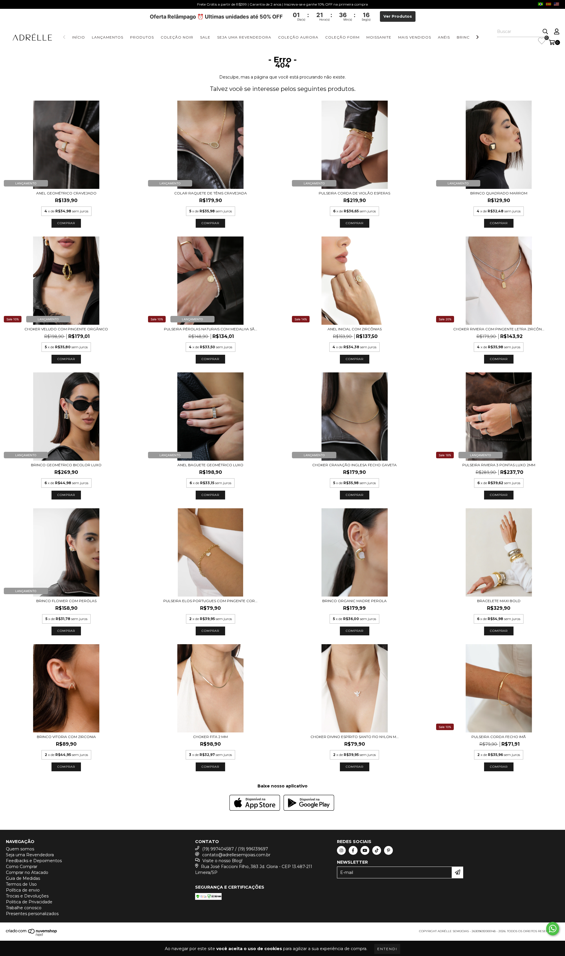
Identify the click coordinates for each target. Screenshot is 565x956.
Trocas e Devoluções (27, 896)
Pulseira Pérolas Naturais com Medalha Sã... (210, 329)
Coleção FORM (342, 37)
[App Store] (254, 803)
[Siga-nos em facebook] (353, 850)
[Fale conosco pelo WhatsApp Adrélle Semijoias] (552, 928)
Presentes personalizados (32, 913)
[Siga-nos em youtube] (364, 850)
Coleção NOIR (177, 37)
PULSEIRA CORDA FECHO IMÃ (498, 737)
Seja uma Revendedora (244, 37)
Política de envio (23, 890)
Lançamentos (107, 37)
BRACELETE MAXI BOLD (499, 601)
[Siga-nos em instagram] (341, 850)
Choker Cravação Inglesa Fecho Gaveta (354, 465)
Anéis (444, 37)
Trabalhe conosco (23, 907)
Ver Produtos (397, 16)
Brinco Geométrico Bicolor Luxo (66, 465)
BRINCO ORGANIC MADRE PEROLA (354, 601)
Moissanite (378, 37)
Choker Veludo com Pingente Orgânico (66, 329)
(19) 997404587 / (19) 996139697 (235, 849)
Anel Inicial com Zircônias (355, 329)
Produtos (142, 37)
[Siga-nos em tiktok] (376, 850)
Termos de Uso (21, 884)
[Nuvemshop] (31, 935)
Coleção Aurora (298, 37)
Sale (205, 37)
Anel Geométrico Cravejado (66, 193)
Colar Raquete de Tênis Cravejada (210, 193)
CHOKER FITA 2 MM (210, 737)
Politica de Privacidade (29, 902)
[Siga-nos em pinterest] (388, 850)
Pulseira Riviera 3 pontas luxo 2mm (498, 465)
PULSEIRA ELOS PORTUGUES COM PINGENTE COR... (210, 601)
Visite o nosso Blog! (222, 860)
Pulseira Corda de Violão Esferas (354, 193)
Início (78, 37)
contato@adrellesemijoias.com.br (236, 854)
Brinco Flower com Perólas (66, 601)
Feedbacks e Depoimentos (34, 860)
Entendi (387, 949)
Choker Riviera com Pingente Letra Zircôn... (498, 329)
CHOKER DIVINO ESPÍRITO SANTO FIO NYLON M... (354, 737)
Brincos (466, 37)
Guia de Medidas (23, 878)
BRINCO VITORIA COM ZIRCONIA (66, 737)
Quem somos (20, 849)
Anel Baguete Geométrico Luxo (210, 465)
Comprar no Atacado (27, 872)
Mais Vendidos (414, 37)
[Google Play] (309, 803)
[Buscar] (545, 31)
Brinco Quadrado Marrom (498, 193)
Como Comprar (21, 866)
